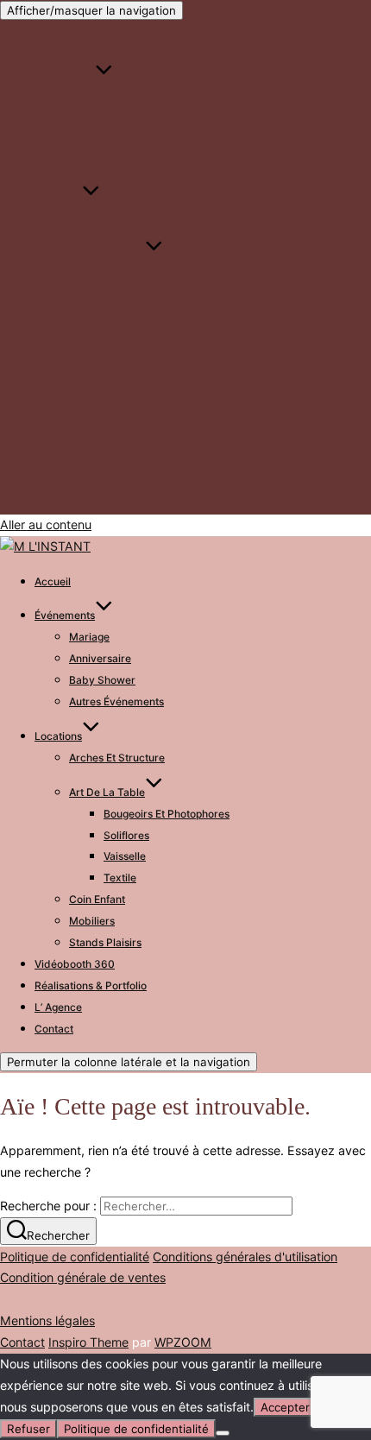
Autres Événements (116, 165)
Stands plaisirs (105, 406)
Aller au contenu (45, 524)
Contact (54, 491)
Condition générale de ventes (83, 1277)
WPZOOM (182, 1342)
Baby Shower (102, 143)
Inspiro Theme (88, 1342)
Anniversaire (100, 122)
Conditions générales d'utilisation (245, 1256)
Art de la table (107, 255)
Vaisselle (125, 319)
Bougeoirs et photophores (167, 276)
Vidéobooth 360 (75, 427)
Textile (120, 341)
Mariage (89, 100)
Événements (65, 79)
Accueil (53, 44)
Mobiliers (92, 384)
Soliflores (126, 298)
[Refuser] (223, 1433)
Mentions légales (47, 1320)
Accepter (285, 1407)
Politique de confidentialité (74, 1256)
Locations (58, 199)
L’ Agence (58, 470)
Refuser (28, 1429)
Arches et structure (117, 220)
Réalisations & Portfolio (91, 449)
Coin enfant (97, 363)
